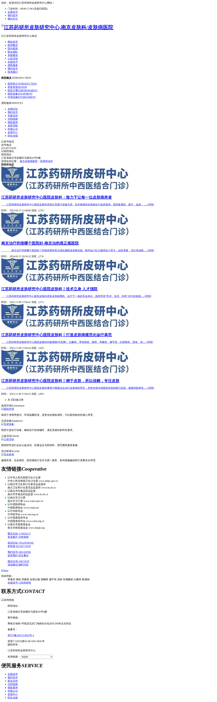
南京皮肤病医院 (28, 161)
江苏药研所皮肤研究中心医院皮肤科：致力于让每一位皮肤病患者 (56, 197)
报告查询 (13, 687)
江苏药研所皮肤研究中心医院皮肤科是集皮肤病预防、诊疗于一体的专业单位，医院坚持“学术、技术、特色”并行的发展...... (76, 296)
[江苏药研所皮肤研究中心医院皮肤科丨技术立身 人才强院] (64, 281)
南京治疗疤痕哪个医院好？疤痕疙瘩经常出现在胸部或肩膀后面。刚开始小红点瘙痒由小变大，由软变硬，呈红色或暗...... (77, 250)
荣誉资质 (17, 87)
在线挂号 (13, 12)
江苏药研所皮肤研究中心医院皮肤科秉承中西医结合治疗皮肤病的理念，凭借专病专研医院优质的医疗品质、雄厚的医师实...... (77, 388)
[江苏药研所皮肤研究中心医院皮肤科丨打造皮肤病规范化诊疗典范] (64, 327)
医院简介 (22, 83)
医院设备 (20, 93)
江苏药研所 (24, 582)
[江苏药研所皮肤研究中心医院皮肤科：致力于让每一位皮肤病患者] (64, 190)
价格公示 (13, 691)
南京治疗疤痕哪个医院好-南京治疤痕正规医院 (40, 243)
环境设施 (22, 97)
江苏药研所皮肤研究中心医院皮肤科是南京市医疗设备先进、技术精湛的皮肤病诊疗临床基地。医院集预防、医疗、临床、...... (77, 204)
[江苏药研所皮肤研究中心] (57, 27)
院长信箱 (13, 697)
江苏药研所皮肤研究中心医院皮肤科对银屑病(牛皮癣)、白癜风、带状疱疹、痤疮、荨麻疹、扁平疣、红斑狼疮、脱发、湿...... (77, 342)
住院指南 (13, 684)
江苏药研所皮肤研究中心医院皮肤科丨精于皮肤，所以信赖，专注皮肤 (60, 381)
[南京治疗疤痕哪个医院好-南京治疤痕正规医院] (64, 236)
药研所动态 (46, 161)
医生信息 (13, 681)
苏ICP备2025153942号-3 (21, 635)
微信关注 (13, 18)
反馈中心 (13, 694)
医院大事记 (22, 90)
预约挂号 (13, 15)
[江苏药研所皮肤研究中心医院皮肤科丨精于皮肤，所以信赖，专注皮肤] (64, 373)
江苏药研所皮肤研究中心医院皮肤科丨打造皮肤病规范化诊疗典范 (56, 335)
